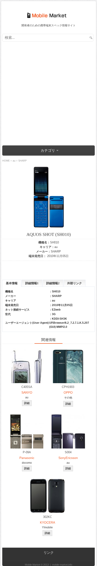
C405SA (26, 387)
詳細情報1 (32, 283)
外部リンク (74, 283)
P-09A (27, 452)
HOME (6, 160)
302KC (47, 517)
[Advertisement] (48, 92)
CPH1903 (68, 387)
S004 (68, 452)
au (56, 247)
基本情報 (12, 283)
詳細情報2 (53, 283)
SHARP (56, 251)
